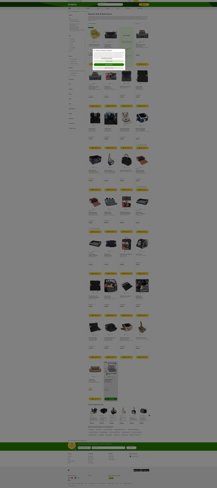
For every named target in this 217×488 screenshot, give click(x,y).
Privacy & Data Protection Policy (107, 58)
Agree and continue (109, 64)
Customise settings (108, 61)
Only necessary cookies (109, 67)
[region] (109, 59)
